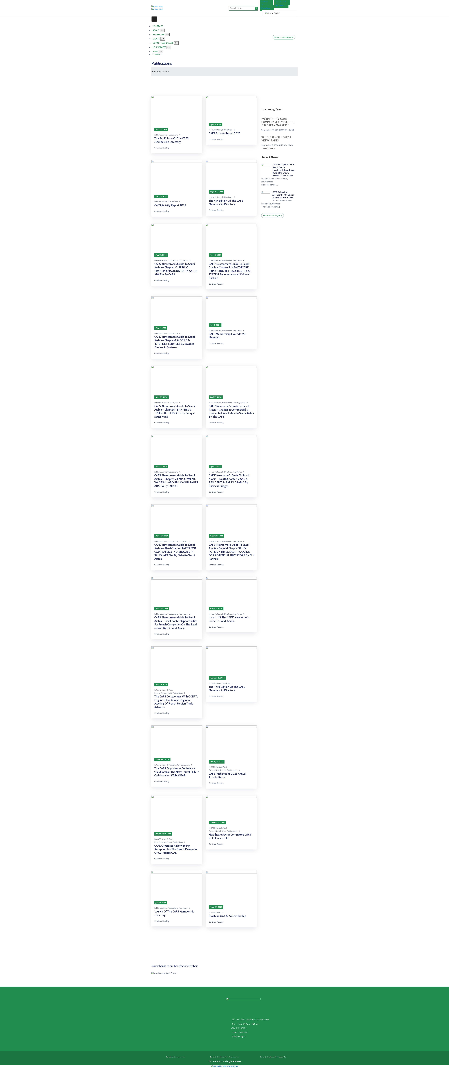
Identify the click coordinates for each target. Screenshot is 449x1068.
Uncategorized (239, 402)
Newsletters (161, 135)
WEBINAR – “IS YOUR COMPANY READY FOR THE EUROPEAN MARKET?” (277, 122)
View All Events (268, 148)
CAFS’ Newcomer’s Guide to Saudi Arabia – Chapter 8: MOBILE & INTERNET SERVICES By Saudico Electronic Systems (174, 342)
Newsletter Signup (272, 215)
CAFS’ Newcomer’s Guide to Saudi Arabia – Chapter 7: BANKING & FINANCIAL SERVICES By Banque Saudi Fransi (174, 411)
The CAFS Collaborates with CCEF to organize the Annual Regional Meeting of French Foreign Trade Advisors (176, 702)
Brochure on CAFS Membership (227, 916)
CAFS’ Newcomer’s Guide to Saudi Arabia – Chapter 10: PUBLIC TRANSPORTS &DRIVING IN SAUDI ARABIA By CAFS (175, 269)
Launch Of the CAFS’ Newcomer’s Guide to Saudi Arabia (229, 619)
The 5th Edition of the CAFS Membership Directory (171, 140)
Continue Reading (161, 148)
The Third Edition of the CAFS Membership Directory (227, 688)
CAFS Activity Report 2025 (224, 133)
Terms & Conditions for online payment (224, 1057)
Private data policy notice (175, 1057)
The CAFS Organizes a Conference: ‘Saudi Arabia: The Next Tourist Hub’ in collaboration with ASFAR (176, 772)
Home (154, 71)
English (276, 13)
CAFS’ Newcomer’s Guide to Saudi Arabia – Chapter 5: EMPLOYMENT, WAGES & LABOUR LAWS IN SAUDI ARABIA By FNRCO (176, 481)
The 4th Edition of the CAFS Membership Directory (226, 202)
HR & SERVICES (159, 47)
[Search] (256, 8)
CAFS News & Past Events (167, 765)
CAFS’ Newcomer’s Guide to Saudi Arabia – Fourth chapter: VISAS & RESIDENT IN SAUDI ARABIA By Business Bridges (229, 481)
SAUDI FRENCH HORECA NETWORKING (276, 139)
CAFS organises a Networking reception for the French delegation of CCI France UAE (176, 849)
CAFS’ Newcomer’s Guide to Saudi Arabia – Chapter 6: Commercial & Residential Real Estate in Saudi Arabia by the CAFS (231, 411)
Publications (173, 135)
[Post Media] (176, 112)
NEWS (155, 51)
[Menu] (167, 34)
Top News (183, 260)
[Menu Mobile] (154, 19)
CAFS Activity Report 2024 (170, 205)
